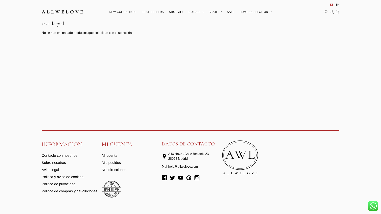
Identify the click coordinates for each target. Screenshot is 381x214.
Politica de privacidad (58, 184)
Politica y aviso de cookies (62, 177)
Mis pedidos (111, 163)
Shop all (176, 12)
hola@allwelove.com (183, 166)
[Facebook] (164, 178)
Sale (231, 12)
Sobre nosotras (54, 163)
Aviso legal (50, 170)
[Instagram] (196, 178)
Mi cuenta (332, 12)
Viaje (214, 12)
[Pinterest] (188, 178)
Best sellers (153, 12)
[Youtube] (180, 178)
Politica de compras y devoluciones (69, 191)
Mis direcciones (114, 170)
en (337, 4)
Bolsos (195, 12)
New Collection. (123, 12)
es (331, 4)
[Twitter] (172, 178)
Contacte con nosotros (59, 156)
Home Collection (254, 12)
